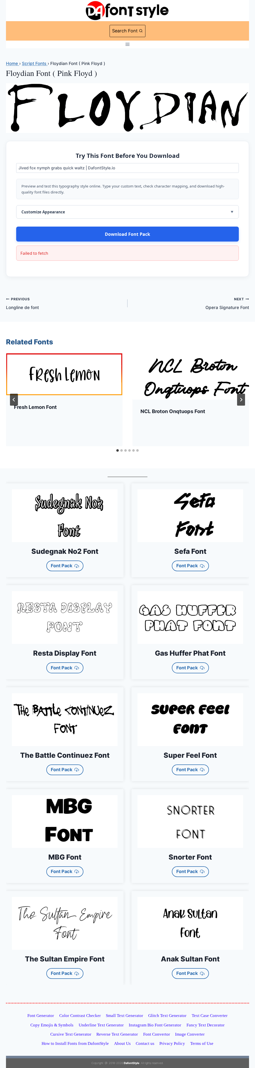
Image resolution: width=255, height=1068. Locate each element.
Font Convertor (156, 1034)
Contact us (145, 1043)
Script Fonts (35, 63)
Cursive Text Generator (70, 1034)
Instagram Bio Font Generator (155, 1025)
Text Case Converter (210, 1015)
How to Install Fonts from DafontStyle (75, 1043)
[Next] (241, 400)
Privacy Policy (172, 1043)
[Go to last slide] (14, 400)
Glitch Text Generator (167, 1015)
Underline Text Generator (101, 1025)
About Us (122, 1043)
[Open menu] (127, 44)
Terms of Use (201, 1043)
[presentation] (64, 374)
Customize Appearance (43, 211)
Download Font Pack (127, 234)
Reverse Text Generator (117, 1034)
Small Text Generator (124, 1015)
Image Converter (190, 1034)
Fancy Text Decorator (206, 1025)
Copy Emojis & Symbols (51, 1025)
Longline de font (22, 303)
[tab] (117, 450)
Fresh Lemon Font (35, 407)
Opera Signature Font (227, 303)
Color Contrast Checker (80, 1015)
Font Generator (40, 1015)
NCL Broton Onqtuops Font (172, 411)
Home (12, 63)
